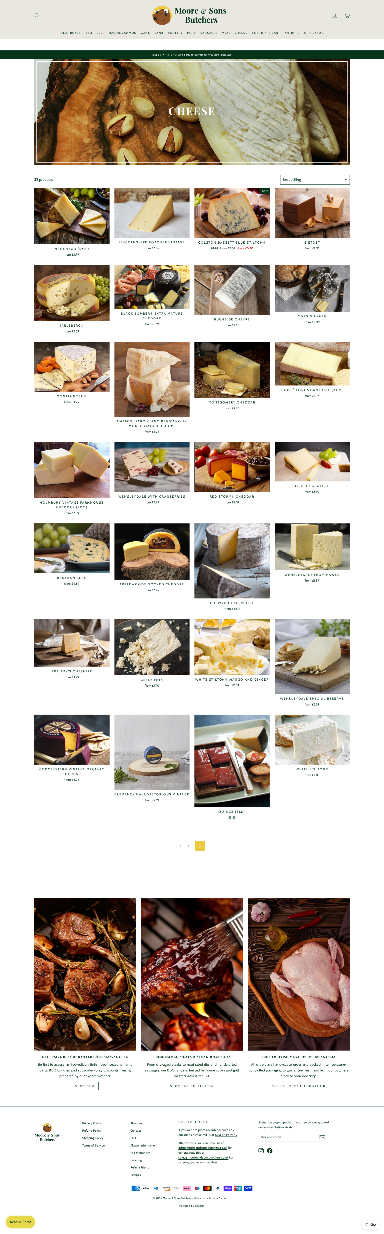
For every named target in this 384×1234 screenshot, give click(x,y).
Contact (135, 1130)
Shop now (85, 1086)
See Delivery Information (299, 1086)
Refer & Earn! (20, 1222)
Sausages (209, 32)
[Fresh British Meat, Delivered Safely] (299, 974)
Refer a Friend (140, 1167)
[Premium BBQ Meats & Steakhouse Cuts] (192, 974)
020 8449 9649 (226, 1135)
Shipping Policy (92, 1138)
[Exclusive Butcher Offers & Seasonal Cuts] (85, 974)
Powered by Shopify (191, 1205)
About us (136, 1123)
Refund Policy (91, 1130)
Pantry (289, 32)
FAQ (133, 1138)
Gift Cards (314, 32)
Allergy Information (143, 1145)
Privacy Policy (91, 1123)
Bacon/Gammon (123, 32)
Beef (101, 32)
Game (145, 32)
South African (265, 32)
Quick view (72, 239)
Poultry (175, 32)
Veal (226, 32)
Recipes (135, 1174)
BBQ (89, 32)
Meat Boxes (70, 32)
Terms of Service (93, 1145)
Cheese (241, 32)
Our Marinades (140, 1153)
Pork (191, 32)
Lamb (159, 32)
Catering (136, 1160)
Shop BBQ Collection (192, 1086)
